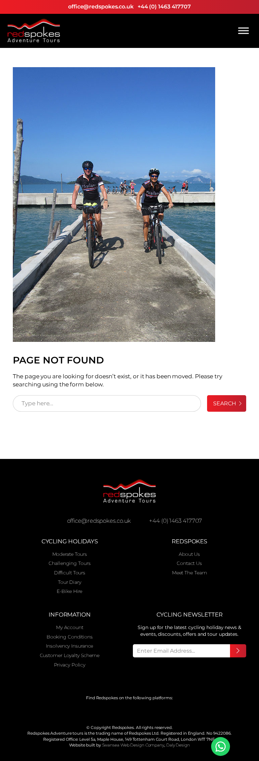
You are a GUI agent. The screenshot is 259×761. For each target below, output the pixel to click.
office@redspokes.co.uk (101, 6)
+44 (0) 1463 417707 (164, 6)
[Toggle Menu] (243, 30)
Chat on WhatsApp (220, 746)
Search (224, 403)
